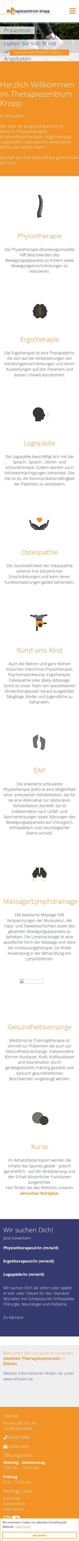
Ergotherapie (39, 339)
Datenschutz (14, 1503)
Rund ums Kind (39, 650)
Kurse (39, 1146)
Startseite (11, 1498)
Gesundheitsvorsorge (40, 1026)
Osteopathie (39, 552)
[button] (6, 41)
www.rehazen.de (18, 1378)
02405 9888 (18, 1437)
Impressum (13, 1509)
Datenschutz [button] (22, 1526)
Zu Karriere (13, 1317)
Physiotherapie (39, 235)
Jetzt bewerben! (17, 1238)
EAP (39, 770)
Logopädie (39, 442)
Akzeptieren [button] (40, 1535)
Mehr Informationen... (39, 52)
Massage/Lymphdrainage (40, 901)
